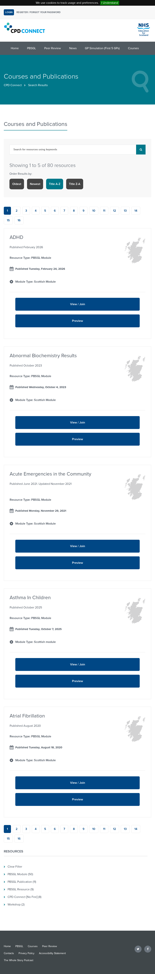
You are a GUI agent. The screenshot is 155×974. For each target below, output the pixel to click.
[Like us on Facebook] (147, 949)
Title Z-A (74, 184)
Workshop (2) (16, 904)
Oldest (16, 184)
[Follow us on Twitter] (138, 949)
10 (93, 211)
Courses (133, 48)
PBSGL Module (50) (20, 874)
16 (19, 220)
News (73, 48)
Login (8, 12)
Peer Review (52, 48)
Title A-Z (54, 184)
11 (104, 211)
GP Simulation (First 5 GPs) (102, 48)
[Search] (141, 149)
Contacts (9, 953)
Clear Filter (15, 867)
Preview (49, 323)
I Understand (109, 3)
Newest (35, 184)
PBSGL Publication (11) (22, 882)
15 (8, 220)
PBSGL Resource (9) (21, 889)
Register (22, 12)
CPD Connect (13, 85)
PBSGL (31, 48)
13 (125, 211)
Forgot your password (45, 12)
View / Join (77, 304)
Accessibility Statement (52, 953)
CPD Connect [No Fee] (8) (24, 897)
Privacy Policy (26, 953)
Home (15, 48)
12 (114, 211)
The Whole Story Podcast (18, 960)
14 (135, 211)
